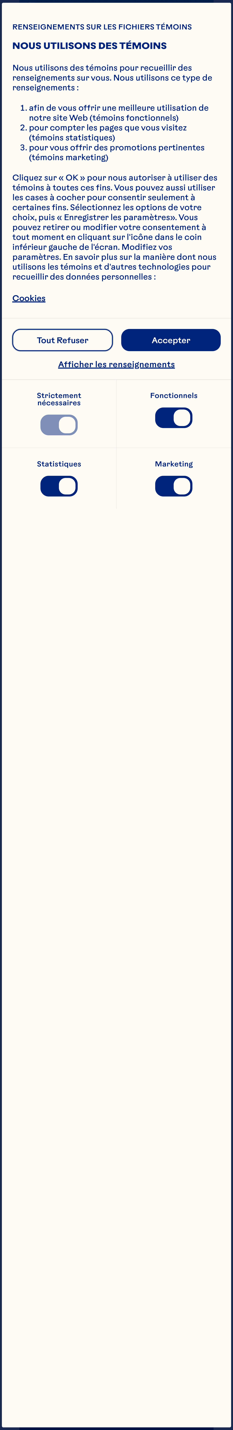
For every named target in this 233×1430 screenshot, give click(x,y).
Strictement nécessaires (60, 399)
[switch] (59, 425)
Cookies (28, 298)
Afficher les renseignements (116, 364)
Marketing (174, 464)
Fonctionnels (174, 395)
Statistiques (59, 464)
